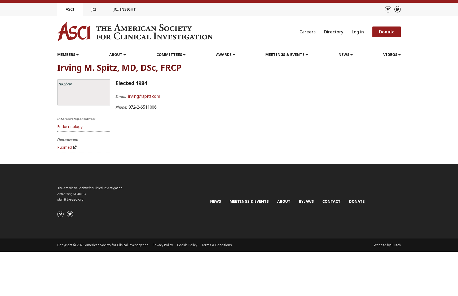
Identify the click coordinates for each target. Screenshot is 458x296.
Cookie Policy (187, 245)
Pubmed (64, 147)
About (283, 201)
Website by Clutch (387, 245)
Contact (331, 201)
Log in (358, 32)
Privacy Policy (163, 245)
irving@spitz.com (144, 96)
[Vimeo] (388, 9)
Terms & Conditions (216, 245)
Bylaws (306, 201)
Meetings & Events (249, 201)
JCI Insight (124, 9)
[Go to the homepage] (135, 32)
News (215, 201)
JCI (93, 9)
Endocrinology (69, 126)
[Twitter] (397, 9)
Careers (308, 32)
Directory (333, 32)
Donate (386, 32)
